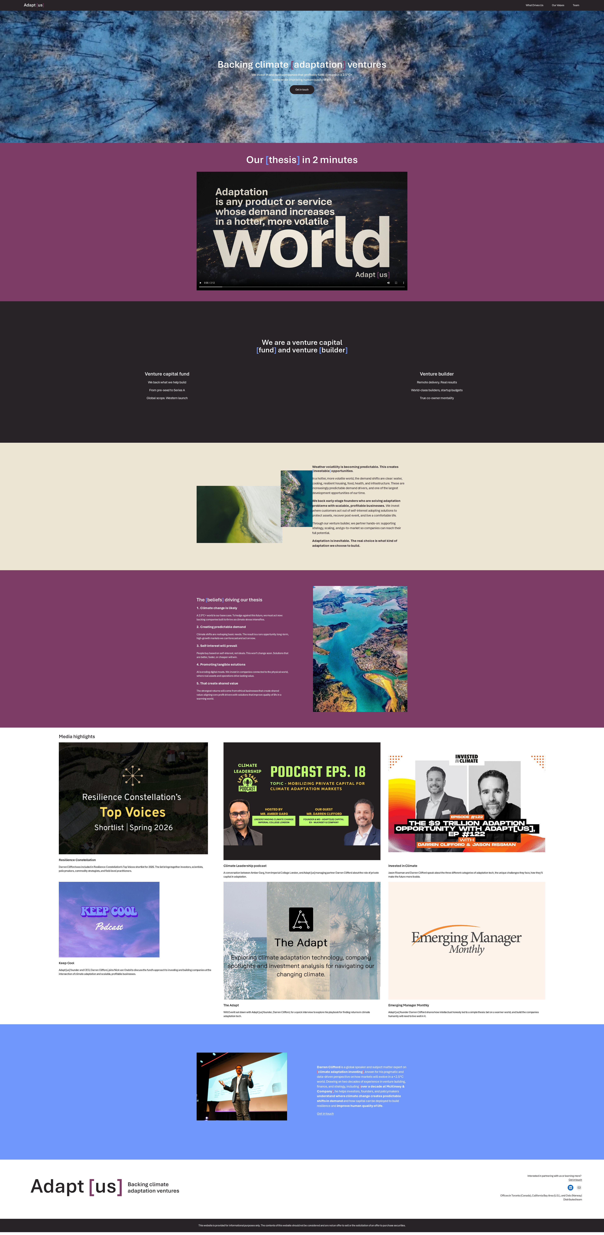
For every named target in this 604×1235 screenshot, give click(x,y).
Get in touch (325, 1113)
